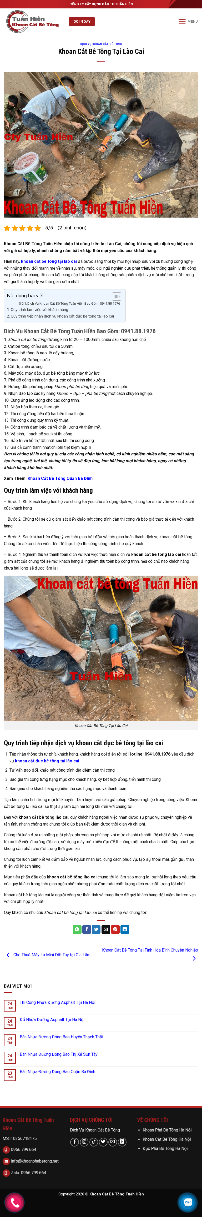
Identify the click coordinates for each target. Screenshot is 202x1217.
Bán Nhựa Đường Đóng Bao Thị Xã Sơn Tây (59, 1054)
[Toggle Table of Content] (114, 296)
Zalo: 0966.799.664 (28, 1172)
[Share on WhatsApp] (77, 929)
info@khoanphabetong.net (34, 1160)
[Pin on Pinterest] (115, 929)
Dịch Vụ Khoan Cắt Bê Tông (95, 1130)
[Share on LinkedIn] (124, 929)
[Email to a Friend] (106, 929)
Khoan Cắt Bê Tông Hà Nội (167, 1139)
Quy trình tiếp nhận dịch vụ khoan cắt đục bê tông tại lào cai (62, 316)
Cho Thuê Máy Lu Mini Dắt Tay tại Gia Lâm (51, 955)
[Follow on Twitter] (103, 1142)
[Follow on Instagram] (84, 1142)
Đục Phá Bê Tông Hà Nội (165, 1148)
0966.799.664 (23, 1149)
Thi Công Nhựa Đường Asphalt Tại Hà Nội (57, 1002)
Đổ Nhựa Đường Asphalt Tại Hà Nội (52, 1019)
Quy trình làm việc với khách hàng (39, 309)
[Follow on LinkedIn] (122, 1142)
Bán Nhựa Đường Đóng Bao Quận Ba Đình (57, 1071)
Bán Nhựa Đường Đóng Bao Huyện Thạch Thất (61, 1036)
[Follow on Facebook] (74, 1142)
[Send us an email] (112, 1142)
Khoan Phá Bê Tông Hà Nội (167, 1130)
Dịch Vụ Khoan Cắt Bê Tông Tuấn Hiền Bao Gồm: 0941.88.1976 (73, 303)
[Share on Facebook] (86, 929)
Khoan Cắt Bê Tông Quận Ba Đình (60, 478)
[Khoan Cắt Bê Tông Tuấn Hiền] (34, 21)
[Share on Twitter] (96, 929)
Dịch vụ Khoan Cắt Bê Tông (101, 44)
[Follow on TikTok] (93, 1142)
